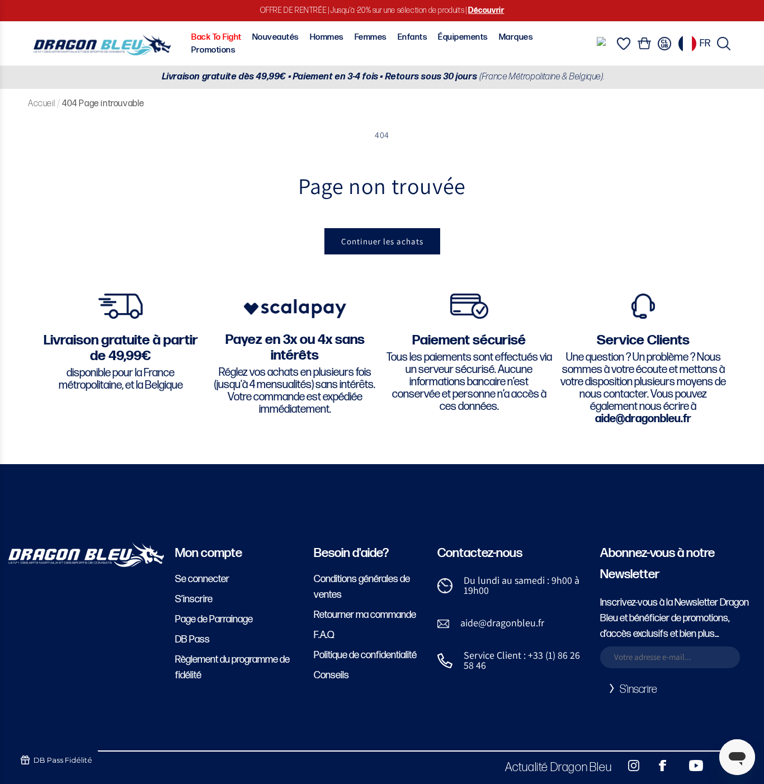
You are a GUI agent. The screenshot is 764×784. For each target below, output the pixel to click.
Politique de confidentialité (365, 655)
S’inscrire (194, 599)
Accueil (41, 103)
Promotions (213, 50)
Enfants (412, 37)
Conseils (331, 675)
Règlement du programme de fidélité (232, 667)
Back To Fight (216, 37)
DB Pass (192, 639)
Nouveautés (275, 37)
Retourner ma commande (365, 615)
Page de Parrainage (214, 619)
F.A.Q (324, 635)
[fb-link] (658, 765)
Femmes (371, 37)
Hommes (327, 37)
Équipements (463, 37)
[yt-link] (688, 765)
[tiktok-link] (719, 765)
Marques (516, 37)
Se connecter (202, 579)
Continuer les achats (382, 241)
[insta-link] (627, 765)
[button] (723, 43)
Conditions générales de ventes (362, 587)
